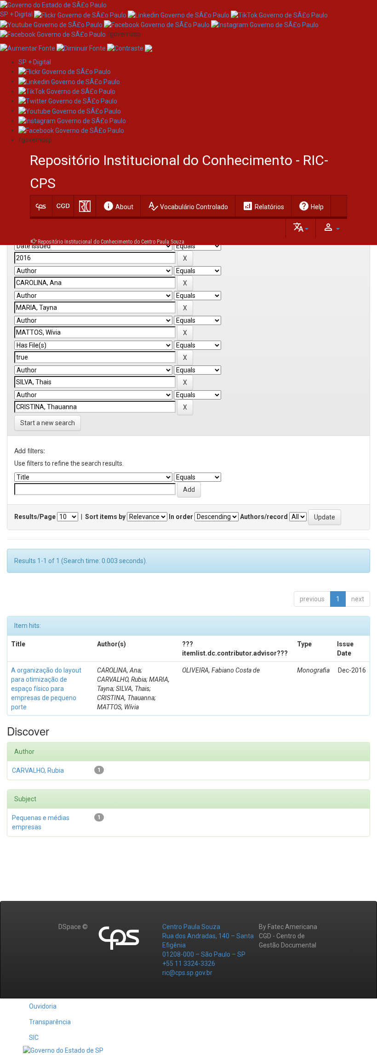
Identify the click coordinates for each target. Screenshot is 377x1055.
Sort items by (105, 516)
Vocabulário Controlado (188, 205)
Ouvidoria (43, 1006)
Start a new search (47, 423)
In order (181, 516)
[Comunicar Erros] (148, 47)
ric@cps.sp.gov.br (187, 972)
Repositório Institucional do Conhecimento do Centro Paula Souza (111, 242)
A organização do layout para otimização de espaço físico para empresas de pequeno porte (46, 689)
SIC (34, 1037)
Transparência (50, 1022)
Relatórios (263, 205)
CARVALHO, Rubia (38, 770)
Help (311, 205)
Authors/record (264, 516)
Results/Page (35, 516)
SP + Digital (16, 14)
